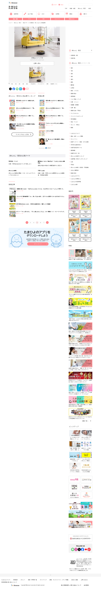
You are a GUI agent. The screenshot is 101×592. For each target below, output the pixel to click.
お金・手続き (30, 14)
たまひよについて (75, 133)
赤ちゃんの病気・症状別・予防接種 (79, 167)
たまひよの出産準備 (76, 181)
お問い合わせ (84, 579)
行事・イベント (75, 102)
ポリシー (23, 579)
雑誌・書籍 (15, 19)
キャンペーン (57, 19)
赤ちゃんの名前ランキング (77, 156)
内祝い (62, 4)
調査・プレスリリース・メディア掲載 (59, 579)
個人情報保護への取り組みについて (71, 585)
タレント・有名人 (75, 124)
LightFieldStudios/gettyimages (37, 60)
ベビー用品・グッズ (76, 99)
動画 (72, 127)
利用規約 (15, 579)
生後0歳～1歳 (74, 55)
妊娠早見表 (16, 14)
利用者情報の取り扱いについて (9, 582)
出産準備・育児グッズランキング (79, 159)
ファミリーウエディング (77, 116)
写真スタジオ (71, 19)
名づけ (43, 14)
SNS (43, 19)
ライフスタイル (75, 113)
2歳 (19, 83)
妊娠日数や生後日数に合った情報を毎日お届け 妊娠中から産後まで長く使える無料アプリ (37, 239)
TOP (66, 8)
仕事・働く (73, 107)
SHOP (55, 4)
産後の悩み (73, 93)
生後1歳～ (73, 58)
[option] (37, 44)
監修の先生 (73, 173)
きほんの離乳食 (75, 170)
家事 (47, 83)
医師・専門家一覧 (32, 579)
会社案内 (86, 585)
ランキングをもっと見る (22, 134)
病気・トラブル (75, 90)
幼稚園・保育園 (75, 105)
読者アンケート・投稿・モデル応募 (79, 142)
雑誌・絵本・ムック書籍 (77, 136)
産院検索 (73, 150)
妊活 (90, 8)
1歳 (15, 83)
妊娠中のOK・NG (75, 153)
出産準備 (57, 14)
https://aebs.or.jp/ (79, 565)
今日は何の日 (33, 83)
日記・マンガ (74, 122)
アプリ (29, 19)
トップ (10, 22)
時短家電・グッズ (54, 83)
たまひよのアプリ (75, 176)
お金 (72, 161)
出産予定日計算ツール (76, 147)
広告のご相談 (74, 579)
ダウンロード (38, 244)
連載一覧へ (85, 421)
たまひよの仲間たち (76, 178)
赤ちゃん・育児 (82, 8)
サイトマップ (43, 579)
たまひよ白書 (74, 184)
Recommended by (42, 148)
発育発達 (73, 96)
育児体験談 (73, 119)
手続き (72, 164)
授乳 (72, 82)
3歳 (23, 83)
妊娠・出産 (72, 8)
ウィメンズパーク (41, 83)
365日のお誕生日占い (76, 144)
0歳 (12, 83)
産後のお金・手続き (76, 110)
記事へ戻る (37, 63)
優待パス (85, 14)
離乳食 (71, 14)
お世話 (72, 88)
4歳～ (27, 83)
